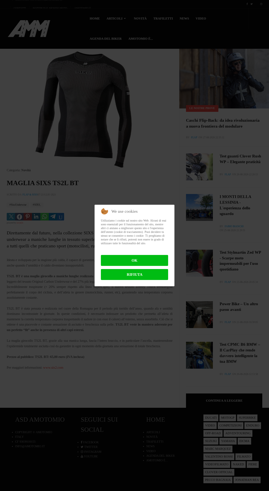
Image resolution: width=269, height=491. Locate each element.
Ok (134, 260)
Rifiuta (134, 274)
